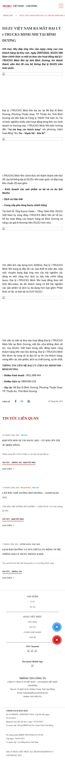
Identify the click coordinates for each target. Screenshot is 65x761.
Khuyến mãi (29, 463)
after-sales (25, 544)
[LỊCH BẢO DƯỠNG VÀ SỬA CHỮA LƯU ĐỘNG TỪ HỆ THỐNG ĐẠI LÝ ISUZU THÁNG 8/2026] (32, 537)
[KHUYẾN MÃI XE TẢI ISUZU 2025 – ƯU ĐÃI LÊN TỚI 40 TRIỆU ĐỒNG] (32, 428)
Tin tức (6, 463)
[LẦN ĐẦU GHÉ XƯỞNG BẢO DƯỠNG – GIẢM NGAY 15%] (32, 481)
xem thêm (7, 469)
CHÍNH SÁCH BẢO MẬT (17, 711)
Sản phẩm (32, 596)
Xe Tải (32, 607)
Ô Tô (32, 602)
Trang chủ (8, 15)
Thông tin (16, 463)
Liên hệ (32, 637)
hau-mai (36, 544)
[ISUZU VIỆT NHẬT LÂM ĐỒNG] (28, 6)
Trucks (24, 435)
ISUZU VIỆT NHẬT (32, 617)
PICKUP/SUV (26, 488)
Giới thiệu (32, 622)
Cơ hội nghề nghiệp (32, 632)
